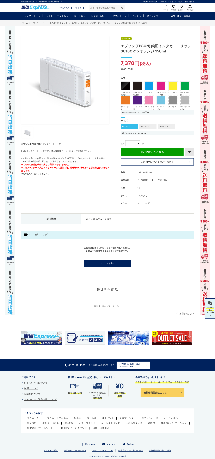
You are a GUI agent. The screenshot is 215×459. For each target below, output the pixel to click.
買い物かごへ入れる (152, 151)
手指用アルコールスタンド (73, 428)
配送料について (32, 393)
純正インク (108, 418)
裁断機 (151, 423)
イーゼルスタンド (110, 423)
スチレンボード (154, 15)
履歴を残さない (186, 313)
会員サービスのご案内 (150, 1)
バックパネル (171, 418)
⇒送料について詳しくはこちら (35, 173)
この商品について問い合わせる (157, 161)
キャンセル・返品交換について (40, 399)
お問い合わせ (189, 1)
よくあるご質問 (177, 1)
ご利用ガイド (164, 1)
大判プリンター (127, 418)
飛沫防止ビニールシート (40, 428)
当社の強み (64, 8)
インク (135, 15)
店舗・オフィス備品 (180, 15)
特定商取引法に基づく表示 (130, 450)
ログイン (113, 251)
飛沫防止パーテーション (174, 423)
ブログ (78, 8)
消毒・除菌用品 (101, 428)
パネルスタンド (134, 423)
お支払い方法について (36, 382)
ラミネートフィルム (56, 15)
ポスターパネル (50, 423)
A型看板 (68, 423)
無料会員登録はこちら (155, 392)
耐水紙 (77, 418)
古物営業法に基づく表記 (160, 450)
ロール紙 (78, 15)
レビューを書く (107, 263)
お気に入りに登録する (189, 152)
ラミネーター (31, 15)
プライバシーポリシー (102, 450)
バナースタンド (87, 423)
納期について (31, 388)
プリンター (118, 15)
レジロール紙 (97, 15)
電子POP (31, 423)
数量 (123, 143)
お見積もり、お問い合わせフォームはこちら (130, 365)
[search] (122, 8)
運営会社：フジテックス (75, 450)
